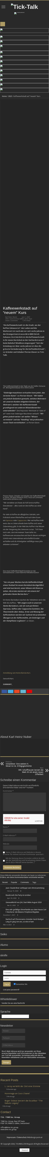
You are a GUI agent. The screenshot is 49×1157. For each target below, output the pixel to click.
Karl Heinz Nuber (11, 317)
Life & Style (28, 319)
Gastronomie (14, 319)
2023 (10, 96)
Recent (5, 882)
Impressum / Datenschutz (17, 1137)
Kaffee (22, 319)
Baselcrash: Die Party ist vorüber (18, 895)
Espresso (9, 520)
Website (6, 844)
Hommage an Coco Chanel (17, 1093)
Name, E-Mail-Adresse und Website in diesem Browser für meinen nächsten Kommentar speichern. (23, 853)
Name (6, 827)
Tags (34, 882)
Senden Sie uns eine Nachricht (13, 1003)
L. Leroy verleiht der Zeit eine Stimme (22, 1086)
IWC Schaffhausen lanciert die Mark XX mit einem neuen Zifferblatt (30, 771)
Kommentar (8, 791)
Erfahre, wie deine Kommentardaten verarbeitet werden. (22, 877)
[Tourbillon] (19, 13)
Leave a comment (11, 321)
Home (4, 96)
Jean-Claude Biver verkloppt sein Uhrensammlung (25, 888)
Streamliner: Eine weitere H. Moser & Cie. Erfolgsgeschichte (19, 764)
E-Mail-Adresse (9, 835)
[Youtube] (26, 1140)
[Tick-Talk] (24, 6)
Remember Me (21, 984)
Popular (14, 882)
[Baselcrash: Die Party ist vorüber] (3, 895)
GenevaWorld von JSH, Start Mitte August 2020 (24, 902)
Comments (25, 882)
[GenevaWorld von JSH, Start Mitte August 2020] (3, 902)
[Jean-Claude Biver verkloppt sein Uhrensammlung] (3, 888)
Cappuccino (22, 520)
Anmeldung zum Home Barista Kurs (16, 673)
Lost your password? (11, 990)
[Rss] (23, 1140)
